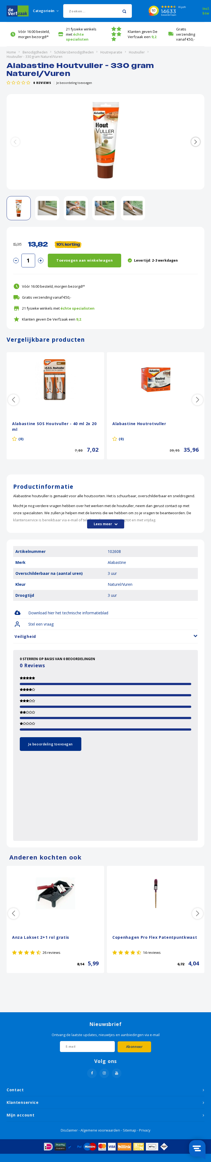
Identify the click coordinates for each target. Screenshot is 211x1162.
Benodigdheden (35, 52)
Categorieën (44, 11)
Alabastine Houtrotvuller (139, 423)
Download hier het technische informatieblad (68, 612)
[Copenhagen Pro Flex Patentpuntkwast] (155, 893)
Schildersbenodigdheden (74, 52)
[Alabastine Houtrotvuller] (155, 379)
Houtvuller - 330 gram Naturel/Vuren (34, 56)
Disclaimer (69, 1130)
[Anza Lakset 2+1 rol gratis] (55, 893)
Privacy (144, 1130)
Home (11, 52)
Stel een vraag (41, 624)
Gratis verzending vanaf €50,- (185, 34)
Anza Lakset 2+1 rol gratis (40, 937)
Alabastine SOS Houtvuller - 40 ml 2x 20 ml (54, 426)
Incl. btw (206, 10)
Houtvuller (137, 52)
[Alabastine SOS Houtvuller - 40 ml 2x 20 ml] (55, 379)
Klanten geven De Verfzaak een (142, 34)
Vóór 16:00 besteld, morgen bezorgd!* (34, 34)
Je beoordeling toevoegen (74, 83)
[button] (195, 141)
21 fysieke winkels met (81, 34)
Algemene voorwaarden (100, 1130)
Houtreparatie (111, 52)
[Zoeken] (124, 11)
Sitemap (129, 1130)
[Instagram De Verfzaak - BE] (104, 1073)
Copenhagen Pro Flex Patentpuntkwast (154, 937)
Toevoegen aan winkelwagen (84, 260)
